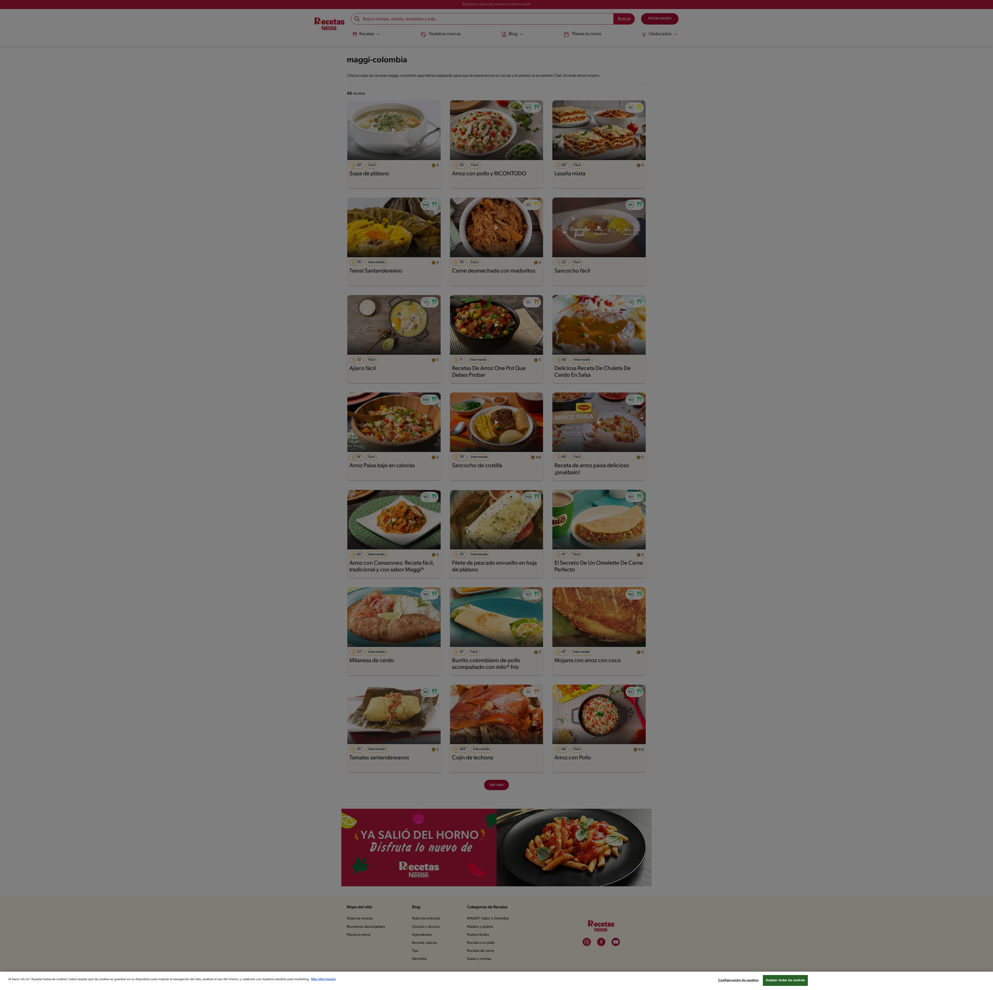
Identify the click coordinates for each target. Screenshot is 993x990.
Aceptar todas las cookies (785, 980)
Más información (323, 979)
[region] (496, 981)
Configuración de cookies (738, 980)
